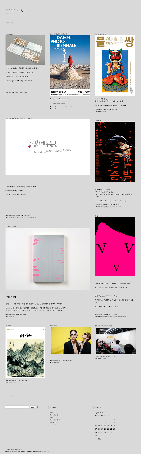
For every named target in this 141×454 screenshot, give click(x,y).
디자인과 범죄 (11, 226)
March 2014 (54, 417)
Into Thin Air (99, 120)
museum (8, 325)
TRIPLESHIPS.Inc (43, 451)
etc (15, 23)
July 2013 (53, 425)
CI (20, 217)
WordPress (14, 451)
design (11, 23)
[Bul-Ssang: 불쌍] (115, 65)
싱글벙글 (53, 325)
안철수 (97, 216)
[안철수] (115, 246)
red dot (30, 217)
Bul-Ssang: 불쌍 (100, 34)
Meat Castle (9, 34)
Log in (20, 449)
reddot (34, 217)
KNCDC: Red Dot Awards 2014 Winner (19, 118)
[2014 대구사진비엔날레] (70, 95)
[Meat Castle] (25, 65)
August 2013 (54, 422)
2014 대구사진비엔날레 (58, 34)
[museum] (25, 352)
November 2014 (55, 415)
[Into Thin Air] (115, 152)
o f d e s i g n (16, 9)
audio (7, 23)
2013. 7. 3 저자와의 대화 (103, 326)
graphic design (113, 316)
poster (119, 207)
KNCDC (24, 217)
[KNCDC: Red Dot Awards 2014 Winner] (48, 175)
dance (110, 207)
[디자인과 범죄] (48, 259)
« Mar (99, 439)
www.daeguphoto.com (57, 103)
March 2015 (54, 412)
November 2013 (55, 420)
